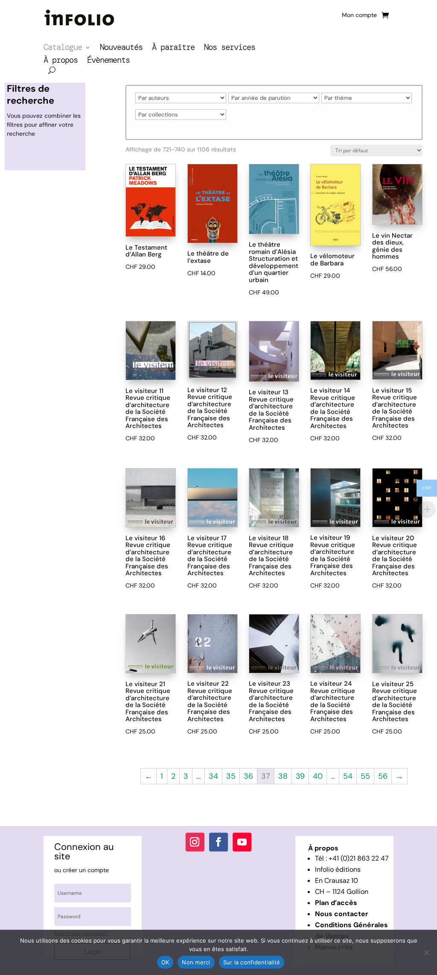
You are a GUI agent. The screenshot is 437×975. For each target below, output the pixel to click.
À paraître (173, 48)
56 (382, 776)
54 (348, 776)
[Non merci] (426, 952)
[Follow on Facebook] (218, 841)
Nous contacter (341, 913)
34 (213, 776)
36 (248, 776)
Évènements (108, 61)
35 (231, 776)
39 (300, 776)
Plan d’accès (336, 902)
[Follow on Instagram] (195, 841)
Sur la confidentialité (251, 962)
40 (318, 776)
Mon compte (359, 15)
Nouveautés (121, 48)
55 (365, 776)
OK (165, 962)
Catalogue (63, 48)
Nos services (229, 48)
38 (283, 776)
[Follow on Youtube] (242, 841)
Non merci (196, 962)
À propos (61, 61)
